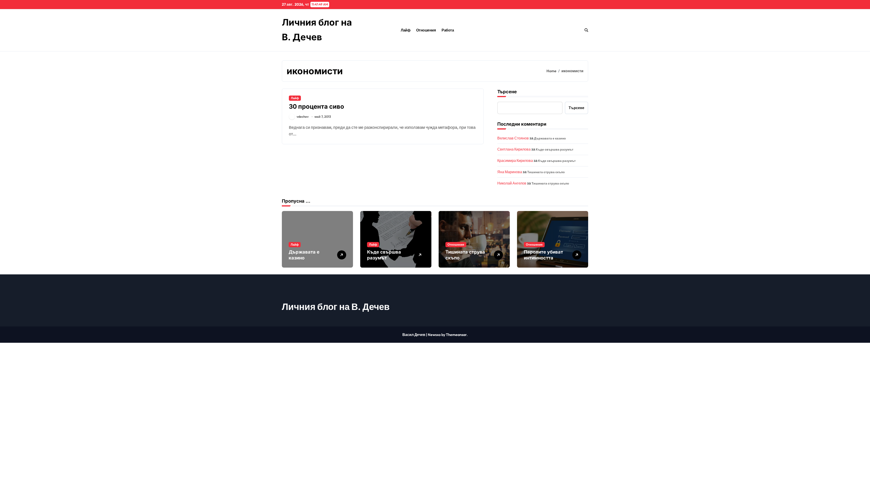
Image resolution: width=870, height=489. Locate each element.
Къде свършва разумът (554, 149)
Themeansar (456, 334)
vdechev (303, 117)
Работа (448, 30)
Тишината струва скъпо (546, 172)
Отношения (426, 30)
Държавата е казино (550, 138)
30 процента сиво (316, 106)
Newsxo (434, 334)
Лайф (405, 30)
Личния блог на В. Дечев (336, 306)
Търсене (507, 91)
